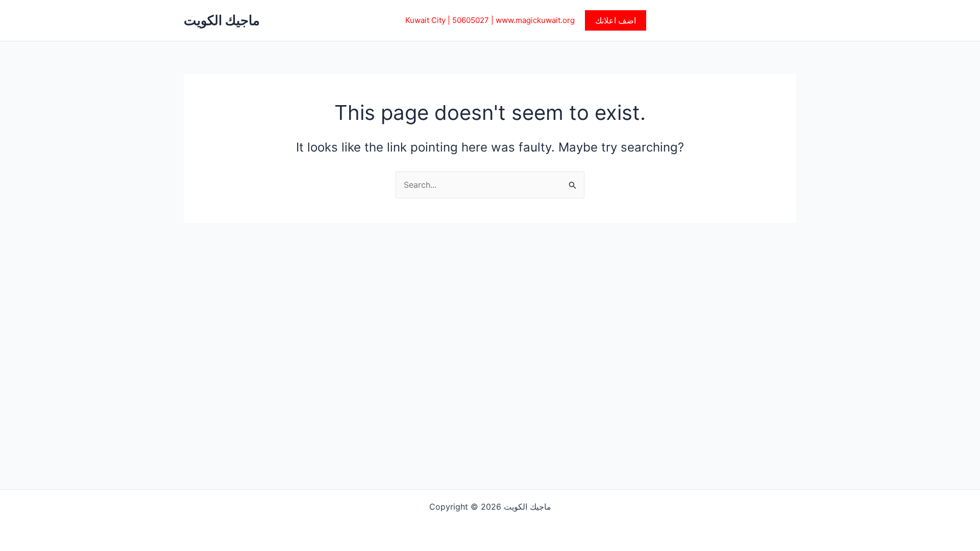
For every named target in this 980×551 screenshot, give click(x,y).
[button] (615, 20)
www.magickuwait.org (535, 20)
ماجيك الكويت (222, 20)
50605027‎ (470, 20)
